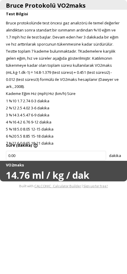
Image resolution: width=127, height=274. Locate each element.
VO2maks (15, 165)
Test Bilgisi (17, 13)
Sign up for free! (95, 186)
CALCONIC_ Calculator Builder (57, 186)
